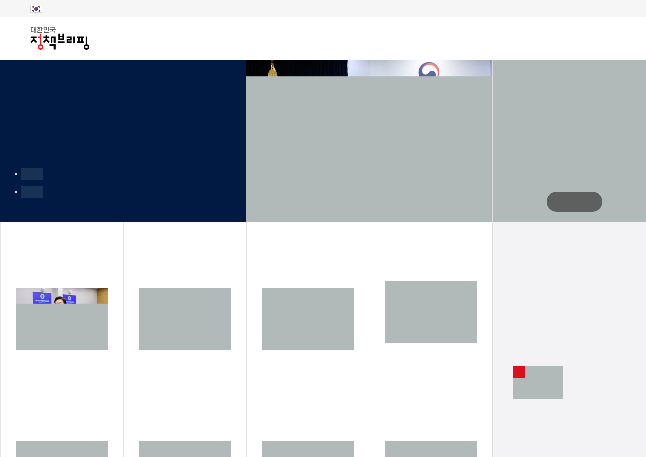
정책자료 (230, 39)
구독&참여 (291, 39)
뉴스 (127, 39)
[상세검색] (618, 38)
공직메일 (533, 38)
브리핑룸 (174, 39)
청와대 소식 (476, 38)
